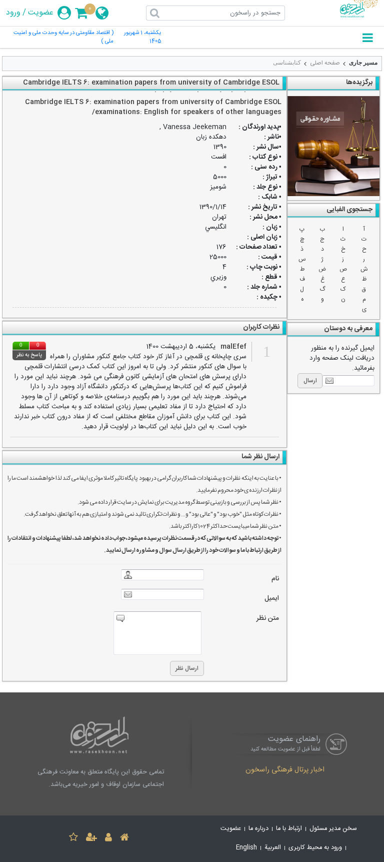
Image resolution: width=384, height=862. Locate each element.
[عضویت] (91, 838)
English (246, 847)
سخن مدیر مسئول (333, 828)
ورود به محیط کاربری (315, 847)
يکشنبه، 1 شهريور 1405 (142, 37)
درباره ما (258, 828)
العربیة (272, 847)
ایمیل (271, 598)
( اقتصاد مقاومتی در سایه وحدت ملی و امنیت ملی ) (64, 37)
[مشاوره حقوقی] (334, 146)
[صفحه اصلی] (124, 838)
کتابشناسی (287, 62)
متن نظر (267, 618)
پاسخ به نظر (29, 355)
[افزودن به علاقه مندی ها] (73, 838)
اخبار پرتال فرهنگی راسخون (285, 770)
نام (275, 579)
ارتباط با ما (289, 828)
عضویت (41, 13)
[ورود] (108, 838)
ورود (13, 13)
